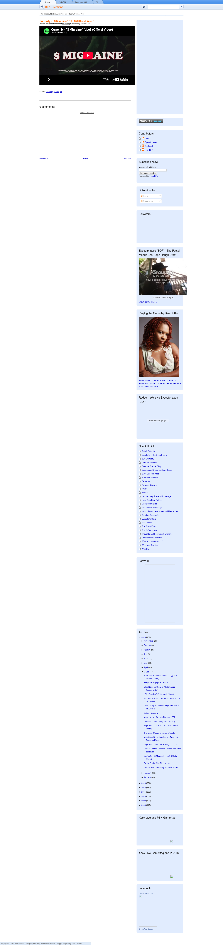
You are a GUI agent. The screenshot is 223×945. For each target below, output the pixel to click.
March (147, 671)
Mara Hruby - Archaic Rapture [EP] (159, 717)
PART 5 (172, 380)
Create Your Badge (146, 929)
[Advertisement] (62, 136)
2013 (143, 783)
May (146, 662)
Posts (145, 195)
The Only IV (147, 522)
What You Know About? (152, 541)
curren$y (49, 91)
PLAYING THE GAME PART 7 (160, 383)
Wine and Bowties (150, 545)
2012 (143, 787)
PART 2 (149, 380)
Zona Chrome (76, 943)
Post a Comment (87, 112)
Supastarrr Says (149, 518)
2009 (143, 800)
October (147, 645)
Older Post (127, 158)
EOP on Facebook (150, 477)
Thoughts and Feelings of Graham (157, 533)
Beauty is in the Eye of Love (154, 454)
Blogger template (63, 943)
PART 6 (142, 383)
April (146, 667)
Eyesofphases (151, 142)
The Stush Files (149, 526)
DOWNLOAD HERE (148, 301)
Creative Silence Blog (151, 466)
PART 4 (165, 380)
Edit (97, 2)
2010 (143, 796)
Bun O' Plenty (148, 458)
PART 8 (177, 383)
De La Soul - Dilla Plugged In (156, 763)
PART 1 (142, 380)
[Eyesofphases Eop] (148, 925)
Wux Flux (146, 548)
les (61, 91)
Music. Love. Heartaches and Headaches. (160, 511)
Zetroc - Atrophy (151, 712)
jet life (56, 91)
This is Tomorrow (149, 530)
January (147, 777)
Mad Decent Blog (149, 503)
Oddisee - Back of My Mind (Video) (159, 721)
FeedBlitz (154, 176)
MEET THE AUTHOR (148, 386)
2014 (143, 637)
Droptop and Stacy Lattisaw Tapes (157, 469)
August (147, 649)
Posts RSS (62, 2)
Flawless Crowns (149, 485)
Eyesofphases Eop (146, 893)
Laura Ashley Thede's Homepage (156, 496)
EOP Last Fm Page (150, 473)
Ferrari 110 (146, 481)
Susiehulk (149, 146)
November (149, 640)
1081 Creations (54, 7)
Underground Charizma (152, 537)
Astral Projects (148, 451)
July (146, 654)
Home (47, 2)
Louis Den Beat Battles (152, 500)
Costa (147, 138)
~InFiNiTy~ (150, 149)
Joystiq (145, 492)
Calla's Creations (149, 462)
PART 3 (157, 380)
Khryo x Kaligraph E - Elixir (156, 682)
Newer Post (44, 158)
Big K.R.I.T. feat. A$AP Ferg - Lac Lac (161, 744)
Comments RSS (81, 2)
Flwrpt (144, 488)
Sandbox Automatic (150, 515)
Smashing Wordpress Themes (44, 943)
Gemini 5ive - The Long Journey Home (161, 767)
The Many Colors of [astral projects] (160, 732)
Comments (147, 201)
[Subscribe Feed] (144, 7)
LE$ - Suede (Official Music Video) (159, 694)
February (148, 772)
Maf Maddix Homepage (152, 507)
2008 (143, 805)
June (146, 658)
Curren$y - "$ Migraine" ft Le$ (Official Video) (66, 21)
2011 (143, 791)
